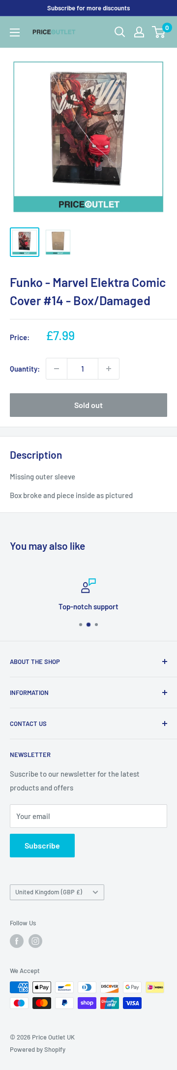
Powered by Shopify (37, 1049)
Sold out (88, 404)
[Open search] (120, 32)
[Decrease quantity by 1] (56, 368)
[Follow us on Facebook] (17, 941)
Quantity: (25, 368)
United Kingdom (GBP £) (48, 892)
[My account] (139, 32)
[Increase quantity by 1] (108, 368)
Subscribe (42, 845)
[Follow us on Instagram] (35, 941)
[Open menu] (15, 32)
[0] (159, 32)
